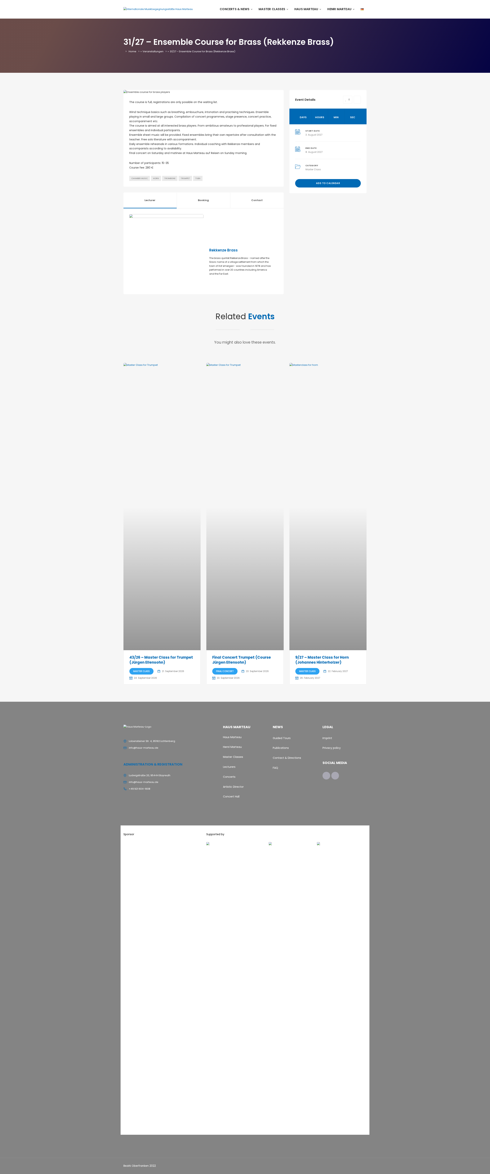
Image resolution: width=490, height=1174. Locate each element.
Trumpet (185, 178)
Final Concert (225, 671)
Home (132, 51)
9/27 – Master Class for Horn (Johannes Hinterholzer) (322, 660)
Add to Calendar (328, 183)
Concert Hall (231, 796)
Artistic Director (233, 787)
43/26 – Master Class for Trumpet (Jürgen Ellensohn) (161, 660)
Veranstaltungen (153, 51)
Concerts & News (234, 9)
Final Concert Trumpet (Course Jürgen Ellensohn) (241, 660)
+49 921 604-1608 (139, 789)
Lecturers (229, 767)
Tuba (197, 178)
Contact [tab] (257, 200)
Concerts (229, 777)
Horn (156, 178)
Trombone (169, 178)
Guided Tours (282, 738)
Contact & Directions (287, 758)
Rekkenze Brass (223, 250)
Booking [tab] (203, 200)
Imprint (327, 738)
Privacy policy (332, 748)
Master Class (313, 169)
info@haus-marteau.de (143, 748)
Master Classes (272, 9)
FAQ (275, 768)
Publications (281, 748)
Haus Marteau (306, 9)
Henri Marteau (339, 9)
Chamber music (139, 178)
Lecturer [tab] (150, 200)
